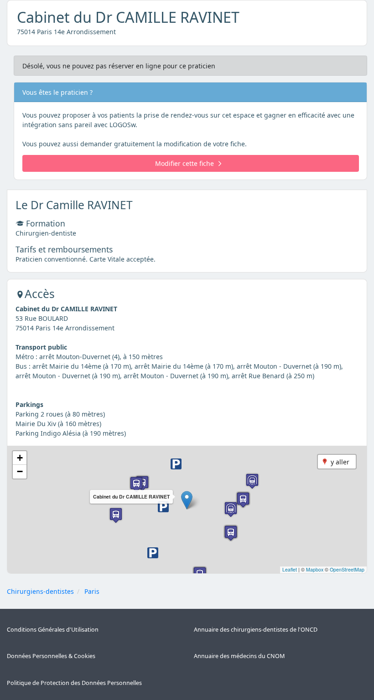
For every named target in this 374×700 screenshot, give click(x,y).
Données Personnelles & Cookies (51, 656)
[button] (186, 500)
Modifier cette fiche (184, 163)
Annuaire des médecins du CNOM (239, 656)
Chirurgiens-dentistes (40, 591)
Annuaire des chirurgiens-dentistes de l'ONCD (255, 629)
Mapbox (314, 569)
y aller (340, 462)
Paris (91, 591)
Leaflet (289, 569)
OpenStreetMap (347, 569)
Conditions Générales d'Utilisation (53, 629)
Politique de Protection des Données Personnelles (74, 683)
